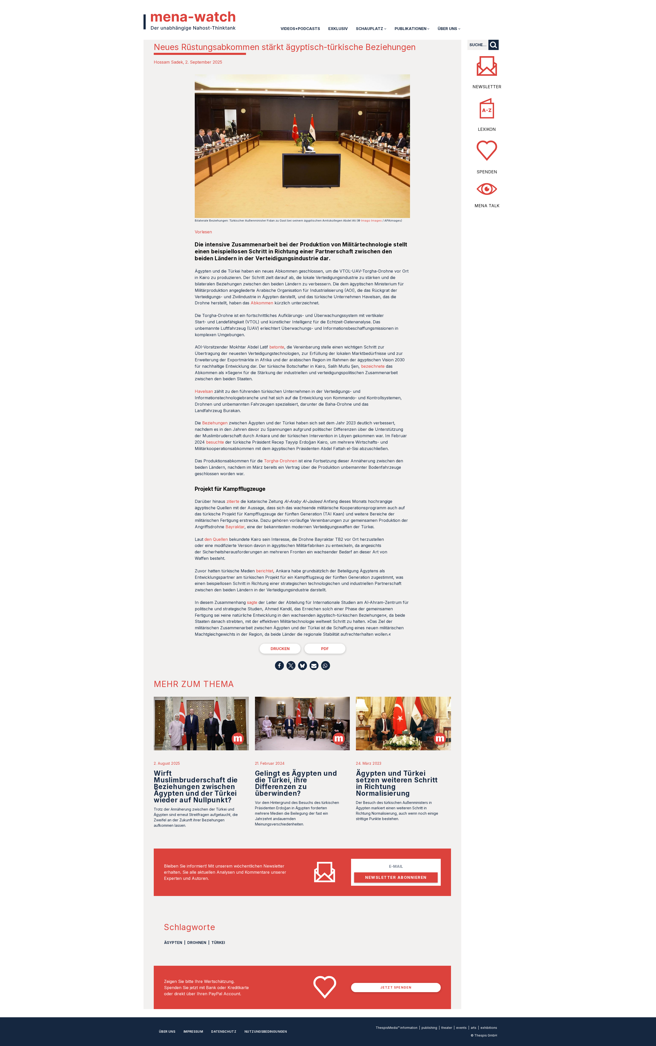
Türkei (218, 942)
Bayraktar (234, 526)
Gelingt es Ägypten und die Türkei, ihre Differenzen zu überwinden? (296, 783)
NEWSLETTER (487, 86)
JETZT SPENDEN (396, 987)
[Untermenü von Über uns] (459, 28)
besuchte (215, 442)
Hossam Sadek (168, 62)
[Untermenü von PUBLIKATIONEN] (428, 28)
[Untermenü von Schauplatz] (385, 28)
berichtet (264, 570)
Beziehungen (215, 422)
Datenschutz (223, 1031)
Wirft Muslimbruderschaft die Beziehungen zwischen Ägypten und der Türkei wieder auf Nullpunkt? (196, 786)
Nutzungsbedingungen (265, 1031)
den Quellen (216, 539)
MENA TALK (487, 205)
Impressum (193, 1031)
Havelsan (204, 391)
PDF (325, 648)
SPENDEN (487, 171)
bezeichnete (373, 366)
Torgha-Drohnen (280, 460)
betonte (276, 347)
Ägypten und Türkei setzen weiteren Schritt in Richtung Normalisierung (397, 783)
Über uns (167, 1031)
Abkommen (262, 302)
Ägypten (173, 942)
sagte (252, 602)
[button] (279, 665)
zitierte (233, 501)
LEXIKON (487, 129)
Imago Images (371, 220)
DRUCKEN (280, 648)
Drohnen (196, 942)
